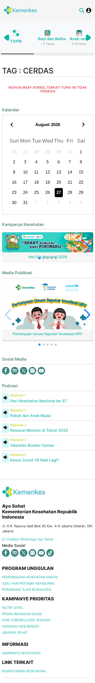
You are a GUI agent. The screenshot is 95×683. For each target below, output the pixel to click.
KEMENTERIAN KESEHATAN (24, 671)
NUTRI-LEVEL (12, 608)
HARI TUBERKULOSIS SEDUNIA (26, 620)
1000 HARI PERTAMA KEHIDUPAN (28, 583)
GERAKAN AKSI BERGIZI (20, 626)
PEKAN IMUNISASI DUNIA (22, 614)
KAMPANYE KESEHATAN (21, 653)
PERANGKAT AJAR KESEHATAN (26, 589)
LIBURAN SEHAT (15, 632)
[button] (88, 37)
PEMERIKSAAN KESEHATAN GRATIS (30, 577)
